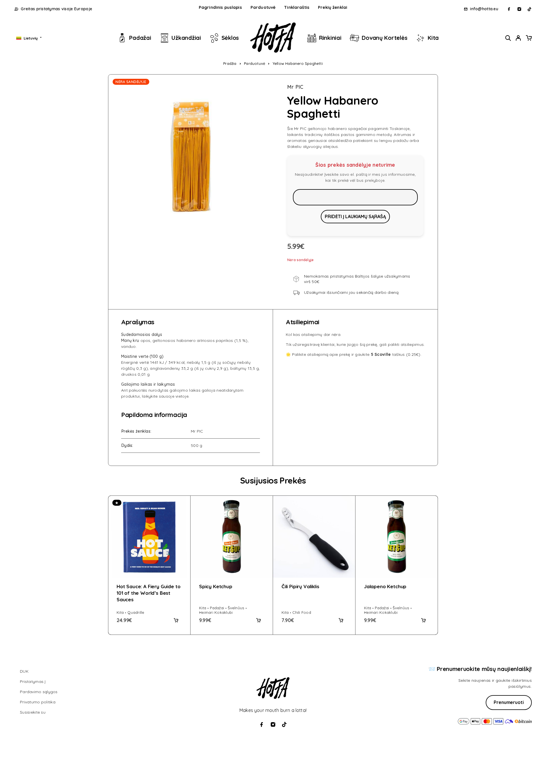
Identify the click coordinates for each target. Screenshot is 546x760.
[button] (176, 620)
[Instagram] (519, 9)
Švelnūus (236, 608)
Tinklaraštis (296, 7)
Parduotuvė (263, 7)
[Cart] (529, 39)
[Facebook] (509, 9)
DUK (24, 671)
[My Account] (518, 38)
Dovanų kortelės (384, 37)
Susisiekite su (33, 712)
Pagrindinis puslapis (220, 7)
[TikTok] (529, 9)
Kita (433, 37)
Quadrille (135, 612)
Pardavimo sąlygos (39, 691)
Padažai (140, 37)
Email (355, 197)
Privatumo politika (37, 702)
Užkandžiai (186, 37)
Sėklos (230, 37)
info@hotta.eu (484, 9)
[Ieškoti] (508, 38)
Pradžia (229, 63)
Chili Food (301, 612)
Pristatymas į (33, 681)
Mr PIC (295, 87)
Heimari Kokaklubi (216, 612)
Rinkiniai (330, 37)
